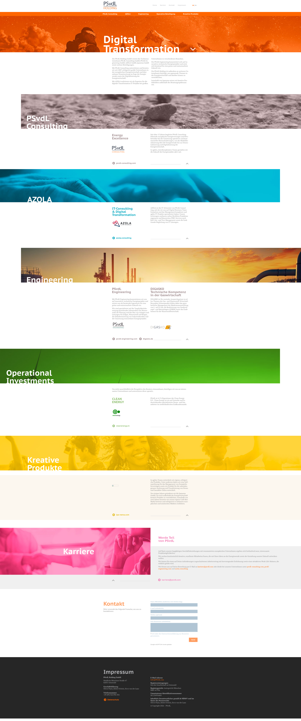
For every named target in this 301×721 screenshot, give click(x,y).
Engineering (143, 14)
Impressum (182, 5)
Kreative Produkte (190, 14)
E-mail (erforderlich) (157, 608)
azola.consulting (181, 569)
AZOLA (127, 14)
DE (193, 5)
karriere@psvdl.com (205, 566)
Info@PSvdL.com (157, 680)
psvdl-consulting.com (255, 566)
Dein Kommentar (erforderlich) (160, 621)
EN (195, 5)
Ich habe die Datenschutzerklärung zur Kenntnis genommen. (169, 635)
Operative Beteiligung (166, 14)
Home (155, 5)
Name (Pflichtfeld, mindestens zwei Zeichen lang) (166, 602)
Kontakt (172, 5)
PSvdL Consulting (110, 14)
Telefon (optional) (156, 615)
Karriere (163, 5)
